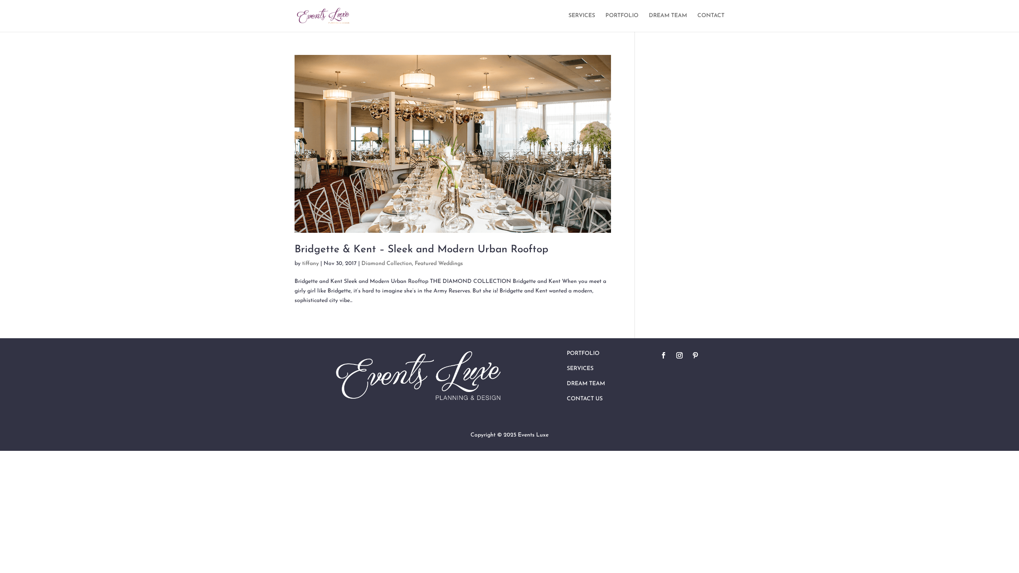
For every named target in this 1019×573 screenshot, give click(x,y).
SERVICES (581, 16)
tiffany (310, 264)
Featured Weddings (439, 264)
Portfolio (583, 354)
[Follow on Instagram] (679, 355)
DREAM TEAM (668, 16)
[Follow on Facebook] (663, 355)
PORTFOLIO (621, 16)
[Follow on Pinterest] (695, 355)
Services (580, 369)
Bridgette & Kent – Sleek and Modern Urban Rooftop (422, 249)
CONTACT (710, 16)
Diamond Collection (386, 264)
